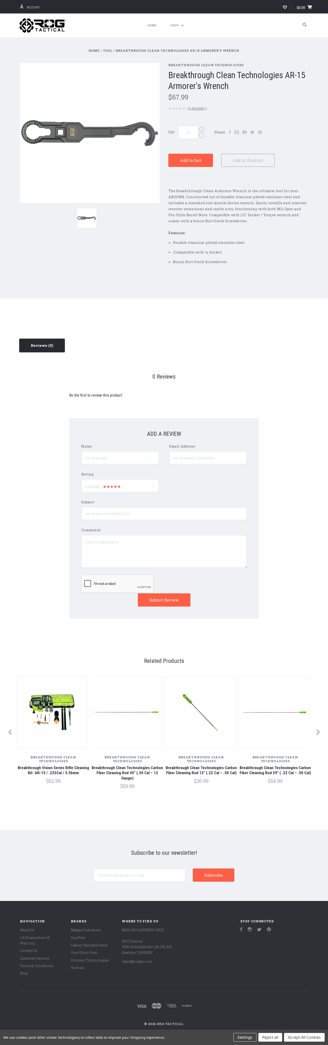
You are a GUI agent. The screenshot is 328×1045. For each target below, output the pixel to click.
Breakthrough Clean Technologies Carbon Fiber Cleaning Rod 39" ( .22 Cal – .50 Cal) (275, 770)
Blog (23, 973)
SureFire (78, 937)
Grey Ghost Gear (84, 952)
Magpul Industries (86, 930)
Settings (244, 1037)
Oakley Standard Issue (89, 945)
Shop (175, 25)
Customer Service (34, 958)
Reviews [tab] (39, 345)
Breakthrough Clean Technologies (206, 65)
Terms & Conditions (36, 965)
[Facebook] (241, 930)
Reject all (270, 1037)
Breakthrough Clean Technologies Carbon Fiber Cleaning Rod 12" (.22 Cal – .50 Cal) (201, 770)
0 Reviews (197, 108)
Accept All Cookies (304, 1037)
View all (77, 967)
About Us (27, 930)
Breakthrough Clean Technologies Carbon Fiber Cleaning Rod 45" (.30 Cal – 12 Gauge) (127, 772)
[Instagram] (250, 930)
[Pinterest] (269, 930)
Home (152, 25)
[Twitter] (259, 930)
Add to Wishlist (248, 160)
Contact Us (28, 950)
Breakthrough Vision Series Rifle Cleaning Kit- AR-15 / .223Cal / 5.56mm (53, 770)
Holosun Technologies (90, 960)
